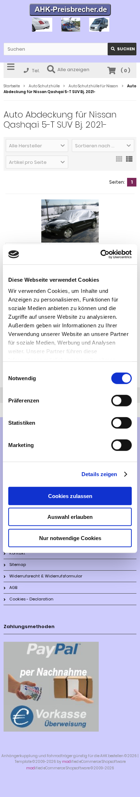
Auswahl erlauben (70, 517)
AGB (13, 587)
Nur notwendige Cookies (70, 538)
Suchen (122, 49)
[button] (37, 145)
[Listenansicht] (129, 161)
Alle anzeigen (73, 69)
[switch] (121, 400)
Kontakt (17, 553)
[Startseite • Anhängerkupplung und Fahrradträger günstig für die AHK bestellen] (70, 11)
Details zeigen (99, 474)
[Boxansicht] (119, 161)
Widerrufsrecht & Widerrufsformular (45, 576)
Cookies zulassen (70, 496)
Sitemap (17, 564)
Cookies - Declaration (31, 599)
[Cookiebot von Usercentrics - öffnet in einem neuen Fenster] (101, 254)
